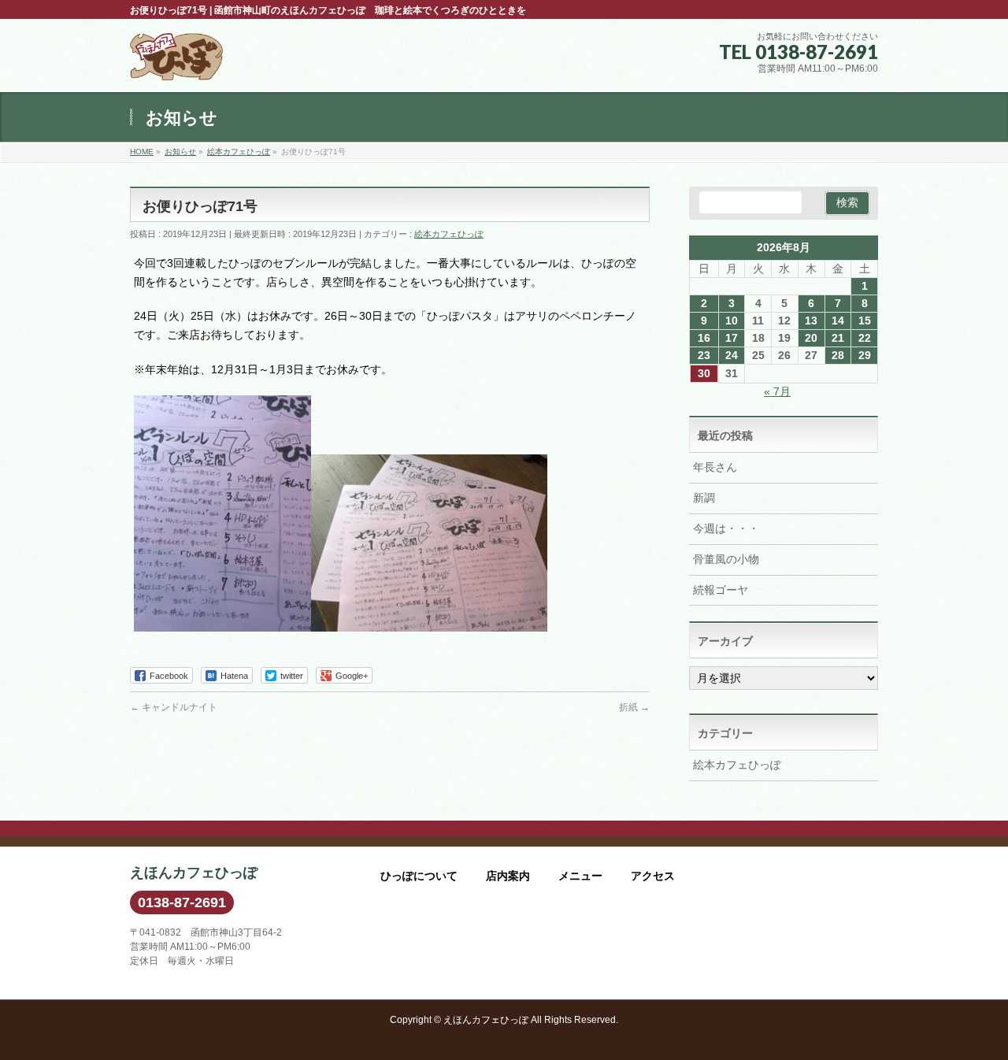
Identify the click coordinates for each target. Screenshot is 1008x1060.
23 (704, 355)
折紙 (634, 707)
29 (864, 355)
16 (704, 338)
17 (731, 338)
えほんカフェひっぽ (485, 1019)
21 (838, 338)
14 (838, 320)
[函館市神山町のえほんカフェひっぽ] (176, 62)
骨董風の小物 (726, 559)
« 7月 (777, 391)
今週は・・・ (726, 528)
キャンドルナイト (173, 707)
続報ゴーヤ (720, 590)
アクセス (653, 875)
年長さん (715, 467)
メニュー (580, 875)
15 (864, 320)
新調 (704, 497)
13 (811, 320)
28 (838, 355)
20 (811, 338)
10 (731, 320)
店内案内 (508, 875)
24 (731, 355)
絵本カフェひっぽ (449, 234)
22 (864, 338)
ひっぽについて (419, 875)
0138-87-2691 (182, 902)
